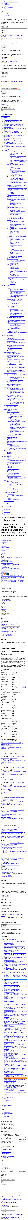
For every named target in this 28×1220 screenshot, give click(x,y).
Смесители (17, 151)
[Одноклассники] (4, 574)
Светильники (13, 172)
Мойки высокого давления (14, 473)
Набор (2, 560)
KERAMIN (13, 485)
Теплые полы (19, 299)
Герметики (10, 410)
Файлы (2, 571)
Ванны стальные (14, 267)
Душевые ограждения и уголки (18, 182)
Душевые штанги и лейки (17, 221)
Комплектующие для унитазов (18, 211)
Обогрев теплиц (11, 464)
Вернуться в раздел (6, 557)
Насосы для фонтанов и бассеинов (16, 371)
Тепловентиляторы (12, 331)
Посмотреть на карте (7, 1149)
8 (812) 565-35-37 (5, 1168)
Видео (2, 572)
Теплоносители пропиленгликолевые (15, 325)
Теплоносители (21, 323)
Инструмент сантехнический (14, 439)
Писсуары (12, 235)
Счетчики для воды (15, 419)
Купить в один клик (18, 1199)
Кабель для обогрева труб (13, 463)
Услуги (5, 6)
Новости (6, 1098)
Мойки (12, 193)
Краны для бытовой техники (17, 426)
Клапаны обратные (15, 423)
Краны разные (14, 430)
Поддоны (12, 183)
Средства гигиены (20, 146)
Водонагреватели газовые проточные (17, 350)
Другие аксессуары (15, 254)
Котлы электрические (15, 311)
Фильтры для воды (12, 437)
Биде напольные (14, 232)
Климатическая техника (10, 373)
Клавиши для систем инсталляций (15, 204)
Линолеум (9, 453)
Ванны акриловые (15, 266)
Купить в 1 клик (14, 624)
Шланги (12, 227)
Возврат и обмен (8, 1113)
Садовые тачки (11, 474)
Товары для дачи (18, 140)
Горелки (12, 307)
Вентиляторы (19, 388)
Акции (5, 3)
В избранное (4, 759)
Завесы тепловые (11, 334)
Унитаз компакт (14, 214)
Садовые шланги (21, 460)
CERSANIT (13, 488)
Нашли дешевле (14, 627)
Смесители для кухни (15, 157)
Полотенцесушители (12, 259)
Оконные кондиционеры (16, 380)
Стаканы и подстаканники (17, 250)
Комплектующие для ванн (17, 270)
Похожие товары (5, 568)
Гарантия (6, 1116)
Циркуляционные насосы (13, 366)
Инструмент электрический (14, 471)
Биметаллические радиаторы (17, 291)
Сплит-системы (14, 378)
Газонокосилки (11, 466)
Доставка (6, 4)
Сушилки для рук (22, 374)
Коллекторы (10, 435)
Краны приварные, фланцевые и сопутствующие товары (18, 428)
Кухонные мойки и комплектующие (16, 189)
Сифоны (9, 206)
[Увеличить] (14, 578)
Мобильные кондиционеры (17, 377)
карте (9, 634)
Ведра (11, 252)
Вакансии (6, 1100)
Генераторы (10, 467)
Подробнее (21, 756)
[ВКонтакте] (1, 574)
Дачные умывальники (13, 469)
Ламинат (9, 452)
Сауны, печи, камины (9, 492)
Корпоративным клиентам (11, 2)
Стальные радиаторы (15, 292)
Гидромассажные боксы (16, 178)
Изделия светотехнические (11, 405)
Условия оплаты (8, 1105)
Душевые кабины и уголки (14, 177)
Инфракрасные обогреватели (14, 462)
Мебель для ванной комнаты (14, 165)
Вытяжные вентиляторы (16, 391)
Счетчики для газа (15, 420)
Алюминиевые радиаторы (17, 289)
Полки (11, 246)
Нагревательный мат (15, 302)
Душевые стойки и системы (17, 224)
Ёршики (12, 243)
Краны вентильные (15, 424)
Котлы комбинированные (17, 316)
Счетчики (9, 417)
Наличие (3, 570)
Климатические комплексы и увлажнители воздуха (14, 384)
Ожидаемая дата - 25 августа (8, 631)
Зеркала (12, 167)
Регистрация (7, 13)
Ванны (14, 264)
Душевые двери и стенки (16, 179)
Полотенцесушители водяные (18, 260)
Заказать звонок (5, 15)
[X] (8, 574)
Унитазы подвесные (15, 215)
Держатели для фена (15, 253)
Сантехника (15, 121)
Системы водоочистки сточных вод (16, 477)
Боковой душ (13, 225)
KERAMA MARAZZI (15, 484)
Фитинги (9, 444)
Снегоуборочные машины (14, 476)
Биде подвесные (14, 231)
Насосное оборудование (10, 352)
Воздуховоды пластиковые (17, 402)
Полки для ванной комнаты (17, 171)
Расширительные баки (13, 355)
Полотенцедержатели (15, 247)
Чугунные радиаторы (15, 293)
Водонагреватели (19, 124)
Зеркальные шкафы (15, 168)
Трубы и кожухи (11, 449)
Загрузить (3, 609)
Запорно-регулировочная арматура (16, 421)
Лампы (14, 406)
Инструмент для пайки (13, 412)
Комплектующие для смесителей (18, 160)
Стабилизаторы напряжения (14, 478)
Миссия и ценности (9, 1097)
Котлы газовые (14, 309)
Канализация (10, 413)
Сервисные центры (9, 1114)
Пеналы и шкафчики (15, 170)
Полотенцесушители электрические (15, 262)
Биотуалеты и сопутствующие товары (17, 197)
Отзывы (3, 567)
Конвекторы (18, 298)
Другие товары (24, 687)
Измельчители (10, 470)
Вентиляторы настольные (17, 392)
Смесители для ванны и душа (18, 156)
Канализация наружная (16, 416)
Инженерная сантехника (10, 409)
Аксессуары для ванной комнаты (15, 238)
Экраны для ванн (14, 275)
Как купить (7, 1112)
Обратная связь (5, 1167)
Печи (12, 494)
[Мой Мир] (6, 574)
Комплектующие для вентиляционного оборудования (15, 398)
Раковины (12, 284)
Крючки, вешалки (14, 242)
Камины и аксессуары (13, 499)
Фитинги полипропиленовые (18, 448)
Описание (3, 563)
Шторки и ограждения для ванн (18, 271)
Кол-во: (3, 625)
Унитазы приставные (15, 217)
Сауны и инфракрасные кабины (15, 495)
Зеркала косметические (16, 256)
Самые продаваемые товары (8, 939)
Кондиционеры (21, 375)
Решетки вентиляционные (17, 403)
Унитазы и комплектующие (14, 209)
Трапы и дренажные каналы (17, 186)
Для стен (9, 487)
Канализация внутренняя (16, 414)
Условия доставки (8, 1106)
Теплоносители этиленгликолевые (15, 327)
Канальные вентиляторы (16, 394)
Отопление (14, 122)
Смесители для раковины (16, 158)
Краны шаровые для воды (17, 431)
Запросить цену (14, 622)
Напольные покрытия (9, 451)
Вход (5, 11)
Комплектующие (14, 234)
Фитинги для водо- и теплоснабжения (15, 446)
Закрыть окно (4, 58)
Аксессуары (13, 229)
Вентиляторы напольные (16, 389)
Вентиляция (15, 131)
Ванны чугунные (14, 268)
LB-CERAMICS (14, 483)
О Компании (7, 9)
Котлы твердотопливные (16, 310)
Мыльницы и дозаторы (16, 245)
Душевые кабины (14, 181)
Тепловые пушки (22, 332)
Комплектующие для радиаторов (18, 295)
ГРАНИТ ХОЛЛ (14, 491)
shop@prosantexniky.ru (6, 105)
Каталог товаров (5, 116)
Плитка (11, 142)
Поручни (12, 249)
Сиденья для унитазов (16, 213)
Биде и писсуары (21, 228)
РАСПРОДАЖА (18, 120)
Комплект (3, 561)
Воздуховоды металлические (17, 400)
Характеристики (5, 564)
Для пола (9, 481)
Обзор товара (4, 558)
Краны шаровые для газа (16, 432)
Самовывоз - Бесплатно (7, 635)
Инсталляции (13, 202)
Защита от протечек (12, 438)
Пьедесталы (13, 282)
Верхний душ (13, 222)
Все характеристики (6, 600)
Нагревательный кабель (16, 300)
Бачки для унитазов (15, 210)
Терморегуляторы (14, 303)
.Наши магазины (8, 7)
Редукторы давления (15, 434)
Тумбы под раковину (15, 174)
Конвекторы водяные (15, 296)
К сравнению (13, 758)
